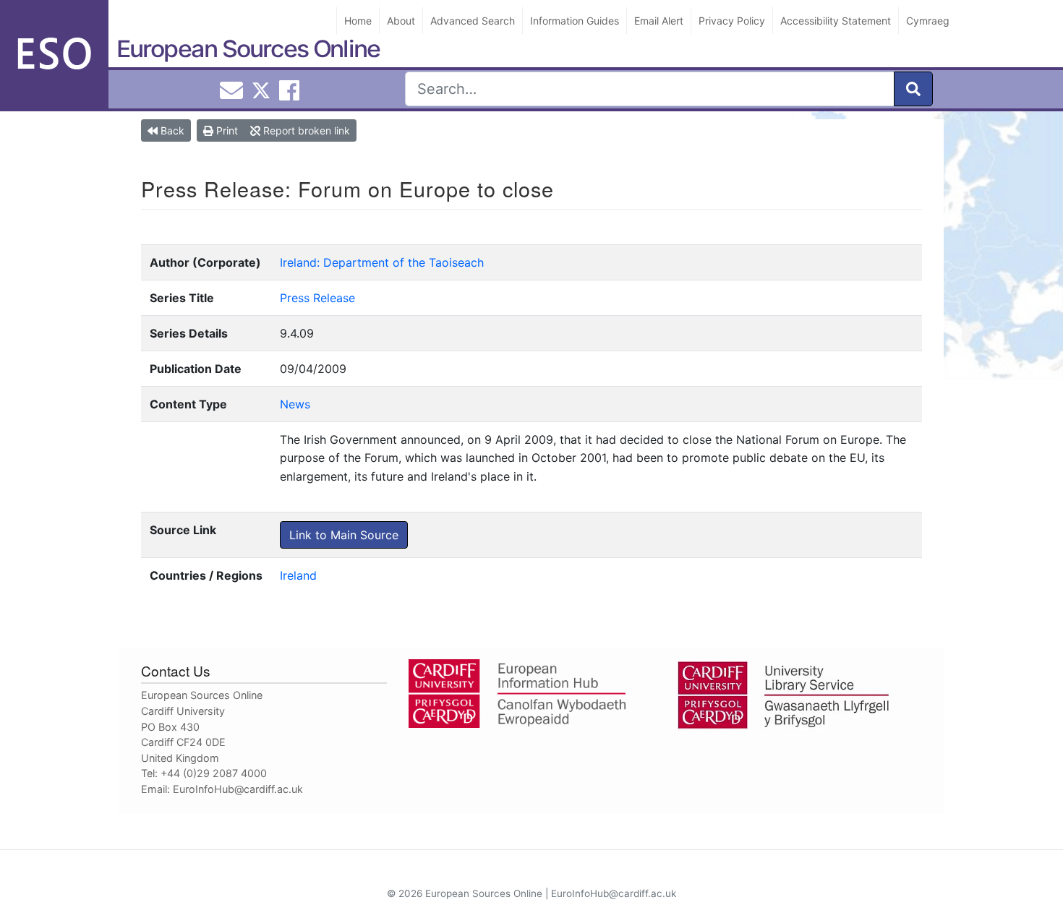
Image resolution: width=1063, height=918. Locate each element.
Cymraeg (927, 20)
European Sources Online (248, 49)
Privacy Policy (732, 20)
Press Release (317, 298)
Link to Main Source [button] (343, 535)
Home (358, 20)
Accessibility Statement (835, 20)
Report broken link (305, 130)
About (401, 20)
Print (225, 130)
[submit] (913, 89)
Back (171, 130)
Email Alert (658, 20)
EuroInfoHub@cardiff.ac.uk (238, 789)
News (295, 404)
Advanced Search (472, 20)
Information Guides (574, 20)
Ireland (298, 575)
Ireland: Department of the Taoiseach (382, 262)
